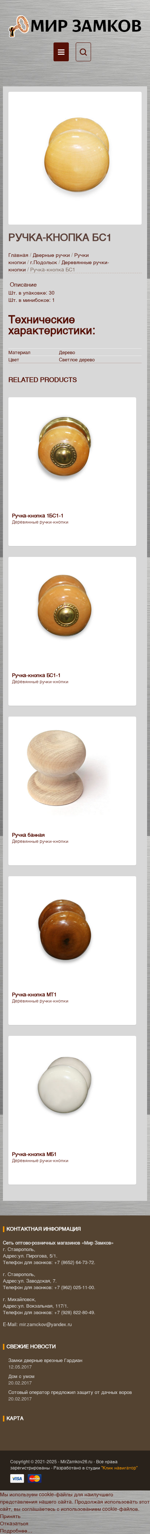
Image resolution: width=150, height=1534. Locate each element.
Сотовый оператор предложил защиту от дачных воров (70, 1392)
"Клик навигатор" (119, 1467)
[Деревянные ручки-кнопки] (75, 157)
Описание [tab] (23, 284)
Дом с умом (21, 1376)
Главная (18, 254)
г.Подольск (43, 262)
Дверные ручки (51, 254)
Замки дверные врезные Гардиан (45, 1360)
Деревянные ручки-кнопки (40, 521)
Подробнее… (16, 1530)
